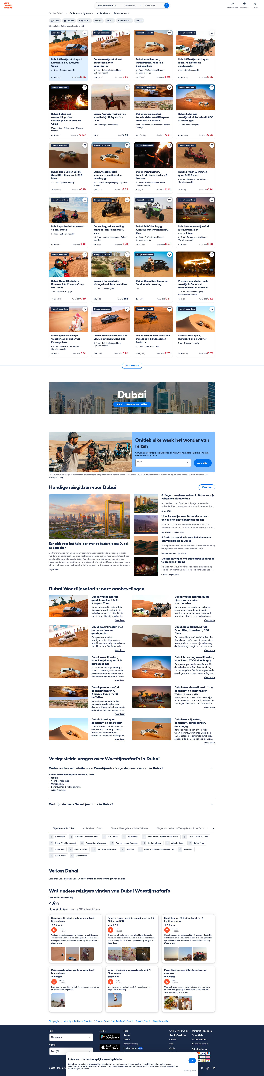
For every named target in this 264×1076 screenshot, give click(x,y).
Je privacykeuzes (130, 1048)
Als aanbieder (197, 1035)
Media (172, 1048)
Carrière (172, 1039)
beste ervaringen (105, 879)
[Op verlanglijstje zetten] (84, 32)
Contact (126, 1035)
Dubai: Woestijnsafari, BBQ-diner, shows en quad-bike (185, 971)
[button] (68, 55)
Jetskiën (55, 778)
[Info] (82, 26)
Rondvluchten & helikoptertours (66, 787)
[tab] (64, 828)
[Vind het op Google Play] (110, 1037)
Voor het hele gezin (60, 781)
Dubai (81, 879)
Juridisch (126, 1039)
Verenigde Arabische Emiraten (78, 1021)
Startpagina (54, 1021)
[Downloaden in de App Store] (110, 1048)
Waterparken (57, 784)
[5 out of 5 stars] (75, 925)
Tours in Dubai (143, 1021)
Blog (171, 1044)
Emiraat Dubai (102, 1021)
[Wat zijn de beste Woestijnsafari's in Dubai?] (212, 804)
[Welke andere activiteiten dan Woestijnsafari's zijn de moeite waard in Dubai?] (212, 768)
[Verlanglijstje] (232, 4)
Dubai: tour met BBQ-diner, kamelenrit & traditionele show (183, 919)
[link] (68, 55)
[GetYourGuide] (8, 5)
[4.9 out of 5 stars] (57, 909)
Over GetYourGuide (177, 1035)
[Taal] (244, 4)
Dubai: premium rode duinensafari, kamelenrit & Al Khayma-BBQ (131, 919)
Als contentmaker (199, 1039)
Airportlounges (58, 790)
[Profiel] (255, 4)
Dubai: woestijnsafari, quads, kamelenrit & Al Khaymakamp (72, 919)
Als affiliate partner (200, 1044)
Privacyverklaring (56, 477)
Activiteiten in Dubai (123, 1021)
